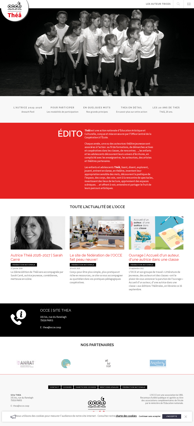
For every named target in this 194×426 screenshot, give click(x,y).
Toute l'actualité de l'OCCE (97, 207)
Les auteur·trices (158, 4)
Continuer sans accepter (150, 416)
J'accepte (171, 416)
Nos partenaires (97, 345)
